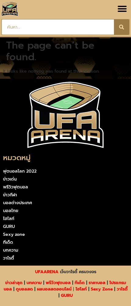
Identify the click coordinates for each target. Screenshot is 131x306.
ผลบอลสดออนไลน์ (54, 289)
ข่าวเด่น (10, 179)
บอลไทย (10, 211)
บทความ (10, 250)
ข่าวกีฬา (10, 195)
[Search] (121, 27)
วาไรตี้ (8, 258)
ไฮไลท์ (8, 218)
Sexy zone (14, 234)
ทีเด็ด (8, 242)
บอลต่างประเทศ (17, 203)
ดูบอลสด (24, 289)
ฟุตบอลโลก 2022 (20, 171)
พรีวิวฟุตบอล (15, 187)
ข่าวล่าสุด (14, 283)
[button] (122, 9)
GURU (9, 226)
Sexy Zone (102, 289)
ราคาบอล (97, 283)
